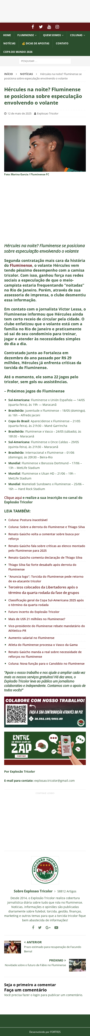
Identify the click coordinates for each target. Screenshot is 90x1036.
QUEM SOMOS (52, 35)
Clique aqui (13, 497)
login (36, 995)
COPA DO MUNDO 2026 (17, 52)
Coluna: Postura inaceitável (28, 520)
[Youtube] (49, 27)
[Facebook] (32, 27)
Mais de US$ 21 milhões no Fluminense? (36, 619)
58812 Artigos (66, 891)
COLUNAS (76, 35)
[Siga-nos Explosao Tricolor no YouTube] (54, 928)
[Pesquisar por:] (45, 61)
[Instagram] (57, 27)
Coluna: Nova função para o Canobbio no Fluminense (46, 664)
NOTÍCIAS (9, 43)
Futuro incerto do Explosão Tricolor (33, 612)
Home (7, 35)
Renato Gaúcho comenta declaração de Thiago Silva (45, 557)
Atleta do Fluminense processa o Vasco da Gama (43, 645)
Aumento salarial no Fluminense (31, 638)
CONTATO (62, 43)
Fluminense (25, 35)
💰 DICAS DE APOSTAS (35, 43)
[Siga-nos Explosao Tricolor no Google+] (46, 928)
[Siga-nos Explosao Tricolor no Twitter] (38, 928)
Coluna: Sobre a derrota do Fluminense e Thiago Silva (46, 527)
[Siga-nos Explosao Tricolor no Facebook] (33, 928)
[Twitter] (41, 27)
